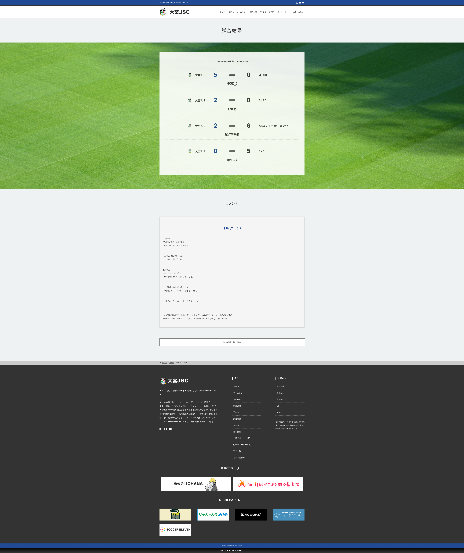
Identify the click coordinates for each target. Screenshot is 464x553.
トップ (222, 12)
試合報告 (280, 386)
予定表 (271, 12)
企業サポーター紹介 (242, 438)
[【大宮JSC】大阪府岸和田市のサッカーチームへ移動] (160, 363)
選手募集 (262, 12)
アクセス (237, 451)
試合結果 (253, 12)
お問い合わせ (298, 12)
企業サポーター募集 (242, 444)
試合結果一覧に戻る (232, 342)
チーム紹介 (241, 12)
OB (278, 406)
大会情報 (237, 418)
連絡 (279, 412)
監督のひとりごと (284, 399)
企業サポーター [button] (282, 12)
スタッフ (237, 425)
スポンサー (281, 393)
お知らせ (230, 12)
